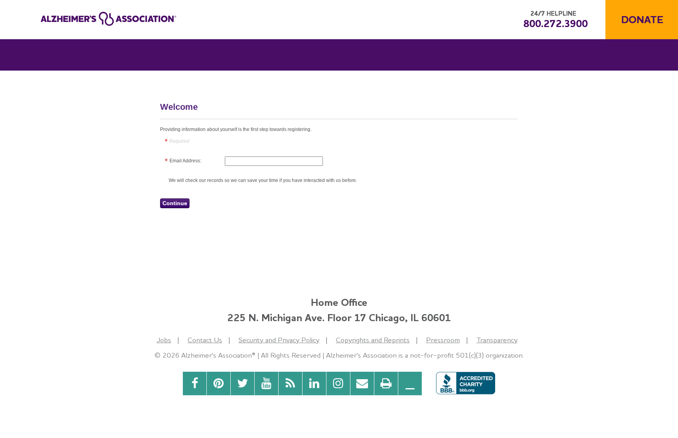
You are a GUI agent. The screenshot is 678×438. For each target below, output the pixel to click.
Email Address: (185, 161)
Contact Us (205, 340)
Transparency (497, 340)
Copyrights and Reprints (373, 340)
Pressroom (443, 340)
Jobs (164, 340)
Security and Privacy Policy (279, 340)
